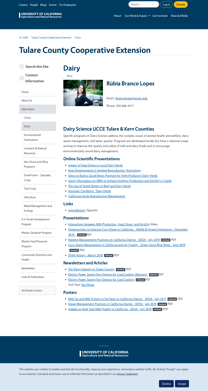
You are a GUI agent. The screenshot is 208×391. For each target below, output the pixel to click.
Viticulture (30, 197)
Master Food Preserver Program (34, 243)
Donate (180, 4)
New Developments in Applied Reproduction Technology (104, 170)
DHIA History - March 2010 (90, 255)
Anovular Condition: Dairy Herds (89, 191)
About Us (26, 100)
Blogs (43, 5)
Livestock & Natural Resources (35, 150)
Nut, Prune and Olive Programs (36, 164)
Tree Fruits (30, 188)
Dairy (27, 126)
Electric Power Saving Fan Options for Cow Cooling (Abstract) (112, 274)
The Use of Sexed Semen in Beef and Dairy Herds (99, 186)
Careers (23, 5)
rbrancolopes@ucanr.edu (131, 98)
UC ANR (23, 37)
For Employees (67, 5)
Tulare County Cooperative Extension (51, 37)
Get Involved (160, 15)
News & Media (179, 15)
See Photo (87, 285)
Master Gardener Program (36, 232)
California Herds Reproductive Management (96, 196)
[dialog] (104, 377)
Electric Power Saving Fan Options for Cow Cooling (106, 279)
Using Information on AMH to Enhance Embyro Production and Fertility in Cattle (120, 181)
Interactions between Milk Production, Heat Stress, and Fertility (109, 224)
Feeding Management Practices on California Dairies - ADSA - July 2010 (118, 240)
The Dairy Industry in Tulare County (96, 269)
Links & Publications (32, 277)
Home (25, 92)
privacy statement (127, 374)
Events (53, 5)
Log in (166, 4)
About (117, 15)
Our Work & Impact (136, 15)
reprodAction (76, 210)
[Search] (157, 4)
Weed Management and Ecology (38, 208)
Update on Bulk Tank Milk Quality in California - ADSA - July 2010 (114, 309)
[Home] (40, 16)
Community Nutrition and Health (36, 257)
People (34, 5)
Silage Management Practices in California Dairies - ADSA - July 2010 (117, 304)
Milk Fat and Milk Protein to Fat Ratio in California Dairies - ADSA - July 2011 (122, 299)
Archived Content (32, 290)
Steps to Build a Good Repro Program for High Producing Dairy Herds (112, 175)
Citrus (27, 117)
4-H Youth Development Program (35, 221)
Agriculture (27, 109)
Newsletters (28, 268)
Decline (166, 384)
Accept (182, 384)
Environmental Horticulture (32, 137)
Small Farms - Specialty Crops (37, 177)
